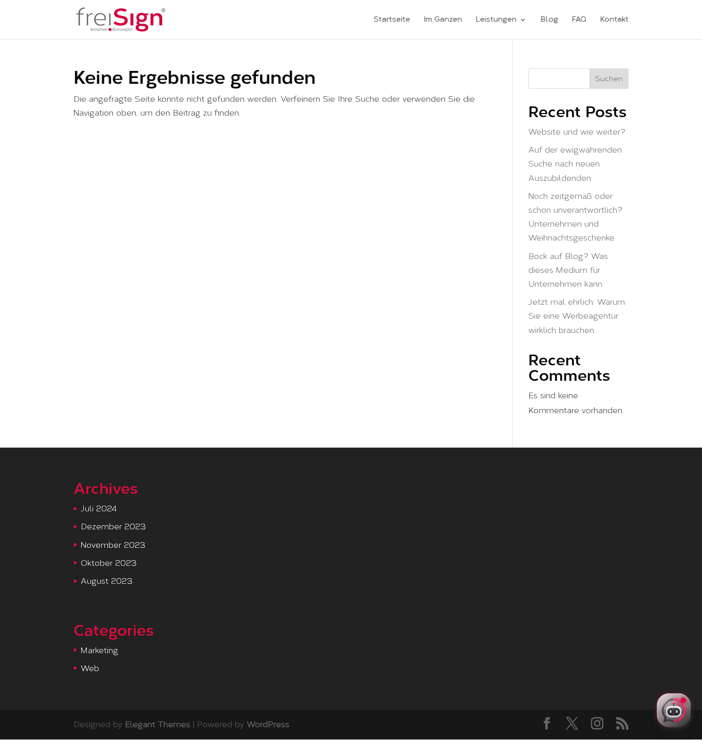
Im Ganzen (443, 20)
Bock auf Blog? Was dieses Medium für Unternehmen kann (568, 270)
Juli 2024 (99, 508)
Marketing (99, 650)
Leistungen (496, 20)
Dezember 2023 (113, 526)
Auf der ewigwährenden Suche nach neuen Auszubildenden (575, 163)
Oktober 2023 (109, 563)
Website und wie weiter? (576, 132)
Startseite (392, 20)
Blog (549, 20)
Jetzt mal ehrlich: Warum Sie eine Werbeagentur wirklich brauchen (576, 316)
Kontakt (614, 20)
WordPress (268, 724)
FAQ (579, 20)
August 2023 (107, 581)
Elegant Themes (157, 724)
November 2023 (113, 545)
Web (90, 668)
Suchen (609, 79)
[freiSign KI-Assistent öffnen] (674, 711)
